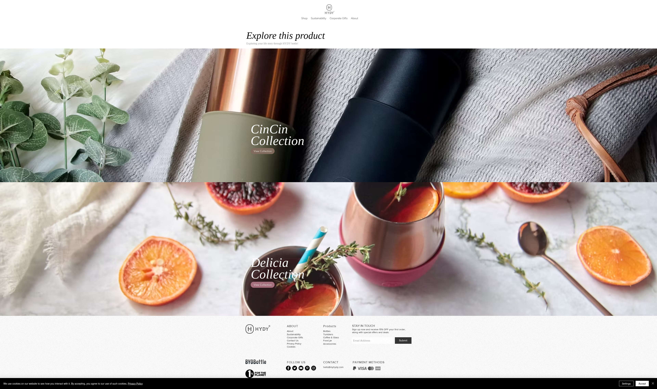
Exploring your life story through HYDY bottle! (272, 43)
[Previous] (18, 249)
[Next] (638, 249)
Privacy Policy (135, 383)
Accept (642, 383)
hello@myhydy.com (333, 367)
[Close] (653, 383)
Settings (626, 383)
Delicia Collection (278, 268)
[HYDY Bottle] (288, 368)
